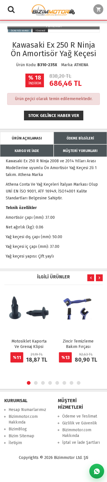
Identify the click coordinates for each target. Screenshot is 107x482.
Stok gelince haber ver (53, 115)
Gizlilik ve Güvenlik (79, 423)
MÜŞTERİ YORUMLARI (80, 151)
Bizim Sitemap (21, 436)
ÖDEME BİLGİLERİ (80, 138)
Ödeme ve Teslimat (79, 416)
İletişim (15, 442)
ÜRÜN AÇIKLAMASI (27, 138)
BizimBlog (18, 429)
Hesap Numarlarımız (27, 409)
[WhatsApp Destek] (96, 471)
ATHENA (81, 64)
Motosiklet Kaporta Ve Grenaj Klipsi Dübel (29, 347)
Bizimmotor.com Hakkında (23, 419)
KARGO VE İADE (27, 151)
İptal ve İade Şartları (81, 442)
